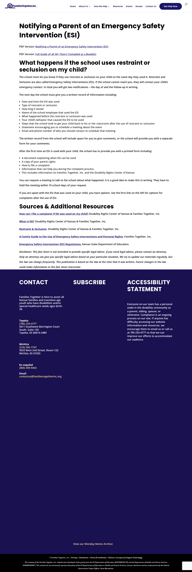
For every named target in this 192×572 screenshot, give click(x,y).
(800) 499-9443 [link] (28, 367)
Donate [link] (139, 6)
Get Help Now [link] (170, 6)
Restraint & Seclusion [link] (33, 229)
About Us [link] (83, 6)
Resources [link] (118, 6)
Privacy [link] (74, 557)
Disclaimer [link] (83, 557)
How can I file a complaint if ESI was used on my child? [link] (54, 213)
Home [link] (73, 6)
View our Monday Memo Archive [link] (93, 544)
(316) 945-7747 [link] (28, 347)
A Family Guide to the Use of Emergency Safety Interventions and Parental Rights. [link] (71, 236)
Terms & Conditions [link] (98, 557)
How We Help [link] (100, 6)
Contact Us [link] (151, 6)
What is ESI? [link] (26, 221)
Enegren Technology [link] (134, 557)
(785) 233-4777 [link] (28, 323)
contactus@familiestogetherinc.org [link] (40, 376)
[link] (21, 4)
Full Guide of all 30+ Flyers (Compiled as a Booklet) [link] (65, 54)
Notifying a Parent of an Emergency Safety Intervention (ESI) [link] (71, 46)
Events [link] (129, 6)
